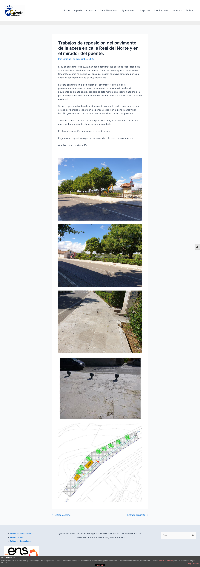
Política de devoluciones (20, 541)
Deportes (145, 10)
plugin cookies (193, 564)
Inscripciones (161, 10)
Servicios (177, 10)
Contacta (91, 10)
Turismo (190, 10)
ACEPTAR (100, 565)
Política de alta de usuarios (21, 533)
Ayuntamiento (129, 10)
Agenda (78, 10)
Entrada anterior (61, 515)
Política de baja (16, 537)
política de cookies (166, 561)
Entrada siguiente (137, 515)
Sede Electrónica (109, 10)
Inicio (67, 10)
